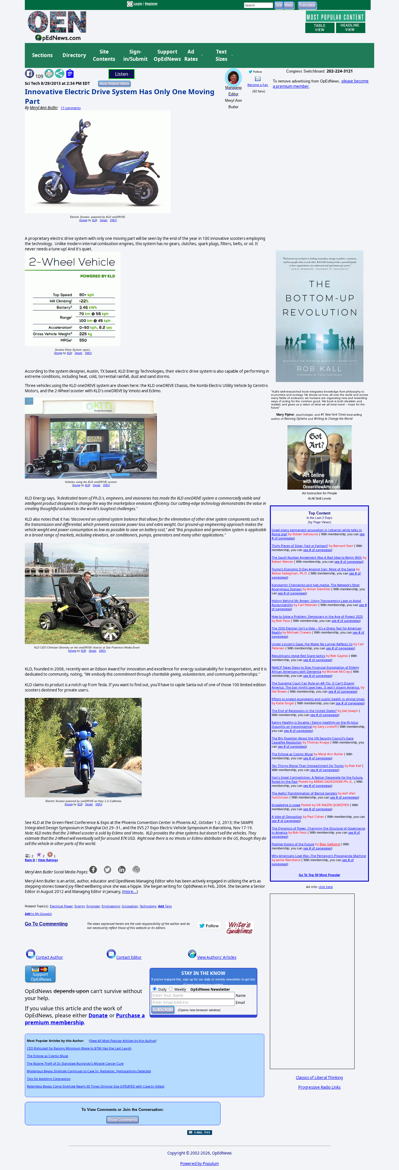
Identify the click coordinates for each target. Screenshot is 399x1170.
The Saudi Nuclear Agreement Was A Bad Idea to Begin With (317, 557)
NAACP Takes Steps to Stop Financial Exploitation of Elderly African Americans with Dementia (315, 669)
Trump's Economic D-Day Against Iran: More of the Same (313, 569)
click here (326, 887)
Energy (79, 906)
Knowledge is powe (286, 805)
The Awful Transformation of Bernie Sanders (304, 793)
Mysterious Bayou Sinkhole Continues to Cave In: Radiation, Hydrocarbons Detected (89, 1071)
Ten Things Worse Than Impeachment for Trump (308, 766)
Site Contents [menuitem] (104, 55)
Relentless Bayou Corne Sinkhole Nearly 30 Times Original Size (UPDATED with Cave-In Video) (95, 1086)
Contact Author (49, 957)
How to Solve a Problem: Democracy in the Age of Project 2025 (317, 617)
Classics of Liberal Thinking (319, 1077)
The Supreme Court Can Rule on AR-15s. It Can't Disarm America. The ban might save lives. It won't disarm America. (316, 685)
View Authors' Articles (216, 957)
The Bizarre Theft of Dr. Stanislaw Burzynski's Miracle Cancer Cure (75, 1063)
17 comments (71, 108)
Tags (165, 906)
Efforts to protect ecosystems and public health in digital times (318, 699)
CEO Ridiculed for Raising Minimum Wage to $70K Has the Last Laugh (79, 1048)
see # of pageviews (317, 550)
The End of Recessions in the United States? (304, 711)
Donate (98, 1015)
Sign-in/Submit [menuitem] (134, 55)
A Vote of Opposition (287, 817)
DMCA (113, 220)
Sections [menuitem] (42, 55)
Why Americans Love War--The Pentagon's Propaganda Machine (319, 856)
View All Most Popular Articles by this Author (122, 1041)
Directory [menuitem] (74, 55)
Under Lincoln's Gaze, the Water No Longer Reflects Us (312, 644)
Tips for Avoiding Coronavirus (48, 1079)
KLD (94, 220)
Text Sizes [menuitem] (221, 55)
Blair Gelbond (330, 844)
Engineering (111, 906)
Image (83, 220)
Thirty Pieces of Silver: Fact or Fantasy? (300, 546)
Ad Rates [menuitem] (191, 55)
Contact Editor (129, 957)
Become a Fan (257, 85)
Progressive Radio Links (319, 1087)
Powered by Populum (199, 1163)
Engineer (93, 906)
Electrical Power (61, 906)
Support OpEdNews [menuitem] (165, 55)
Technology (148, 906)
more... (130, 891)
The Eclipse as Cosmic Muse (47, 1056)
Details (103, 220)
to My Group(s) (38, 914)
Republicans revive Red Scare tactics (298, 656)
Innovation (130, 906)
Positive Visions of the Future (293, 844)
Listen (121, 74)
